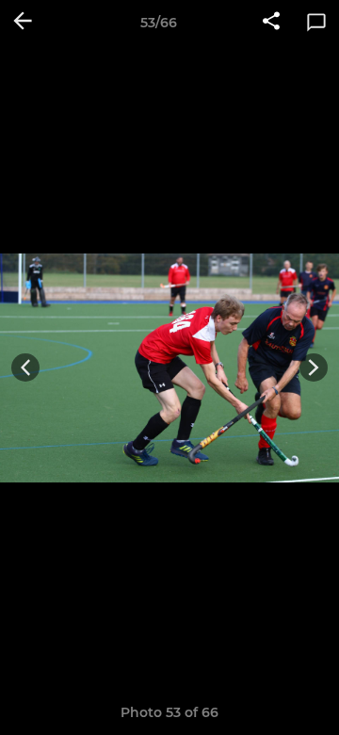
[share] (271, 22)
